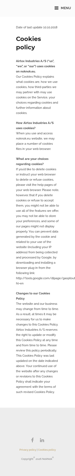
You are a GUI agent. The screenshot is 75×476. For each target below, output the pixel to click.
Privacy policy (27, 449)
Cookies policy (47, 449)
